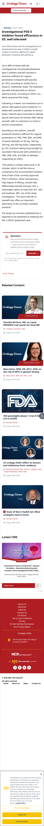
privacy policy (13, 260)
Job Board (22, 615)
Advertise (22, 607)
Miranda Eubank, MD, (14, 469)
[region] (22, 798)
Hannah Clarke (12, 422)
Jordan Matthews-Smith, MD (15, 471)
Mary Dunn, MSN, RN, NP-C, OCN (19, 375)
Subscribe (32, 253)
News (25, 683)
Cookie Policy (20, 803)
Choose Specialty (19, 10)
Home (5, 683)
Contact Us (22, 612)
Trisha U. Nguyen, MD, (33, 469)
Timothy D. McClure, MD (15, 329)
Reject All (22, 815)
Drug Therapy (8, 273)
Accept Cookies (22, 821)
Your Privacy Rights (22, 627)
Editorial (22, 609)
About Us (22, 604)
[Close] (41, 774)
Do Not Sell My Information (22, 624)
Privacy (22, 621)
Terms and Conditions (22, 618)
